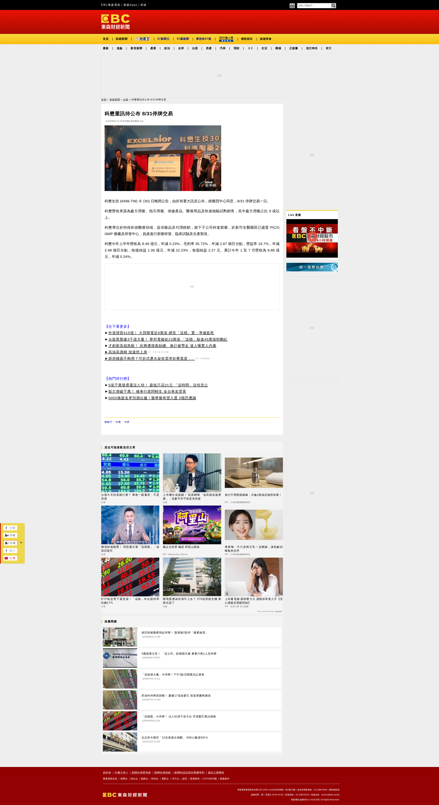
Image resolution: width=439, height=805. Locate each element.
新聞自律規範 (162, 772)
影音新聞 (136, 48)
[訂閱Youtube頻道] (10, 559)
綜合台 (134, 778)
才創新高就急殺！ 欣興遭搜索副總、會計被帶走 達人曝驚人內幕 (162, 346)
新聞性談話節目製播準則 (189, 772)
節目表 (107, 772)
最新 (106, 48)
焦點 (120, 48)
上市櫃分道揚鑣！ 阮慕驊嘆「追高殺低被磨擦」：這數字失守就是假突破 (192, 496)
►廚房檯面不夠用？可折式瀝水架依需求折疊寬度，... (150, 358)
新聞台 (124, 778)
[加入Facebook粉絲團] (10, 552)
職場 (278, 48)
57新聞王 (163, 38)
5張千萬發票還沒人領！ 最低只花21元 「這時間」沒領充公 (158, 385)
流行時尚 (312, 48)
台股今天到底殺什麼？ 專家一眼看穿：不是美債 (130, 496)
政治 (167, 48)
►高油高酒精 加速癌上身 (126, 352)
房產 (209, 48)
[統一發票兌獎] (312, 270)
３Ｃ (250, 48)
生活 (264, 48)
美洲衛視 (195, 778)
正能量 (293, 48)
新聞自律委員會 (141, 772)
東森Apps (130, 4)
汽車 (223, 48)
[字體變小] (10, 544)
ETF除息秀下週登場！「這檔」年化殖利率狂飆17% (130, 601)
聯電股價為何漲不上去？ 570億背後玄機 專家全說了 (192, 601)
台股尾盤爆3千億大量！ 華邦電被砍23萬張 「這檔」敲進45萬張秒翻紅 (168, 339)
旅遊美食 (266, 38)
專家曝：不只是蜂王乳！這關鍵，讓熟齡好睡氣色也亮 (254, 548)
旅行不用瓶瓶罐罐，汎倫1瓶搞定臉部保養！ (253, 494)
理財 (237, 48)
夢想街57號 (203, 38)
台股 (195, 48)
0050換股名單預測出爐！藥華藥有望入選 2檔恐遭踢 (152, 398)
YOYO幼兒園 (210, 778)
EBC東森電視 (110, 4)
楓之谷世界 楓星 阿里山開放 (181, 546)
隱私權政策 (334, 790)
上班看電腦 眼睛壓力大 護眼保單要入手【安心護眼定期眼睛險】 (254, 601)
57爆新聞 (183, 38)
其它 (329, 48)
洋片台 (175, 778)
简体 (143, 4)
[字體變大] (10, 536)
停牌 (126, 422)
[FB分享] (10, 529)
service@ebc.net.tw (330, 795)
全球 (181, 48)
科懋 (118, 422)
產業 (153, 48)
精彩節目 (247, 38)
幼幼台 (154, 778)
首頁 (106, 38)
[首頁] (115, 21)
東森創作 (224, 778)
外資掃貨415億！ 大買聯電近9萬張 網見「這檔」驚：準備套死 (161, 333)
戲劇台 (144, 778)
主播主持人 (121, 772)
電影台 (165, 778)
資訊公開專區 (216, 772)
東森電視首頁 (110, 778)
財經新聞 (122, 38)
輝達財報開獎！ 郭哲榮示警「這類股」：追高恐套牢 (130, 548)
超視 (184, 778)
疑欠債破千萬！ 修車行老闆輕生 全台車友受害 (147, 391)
